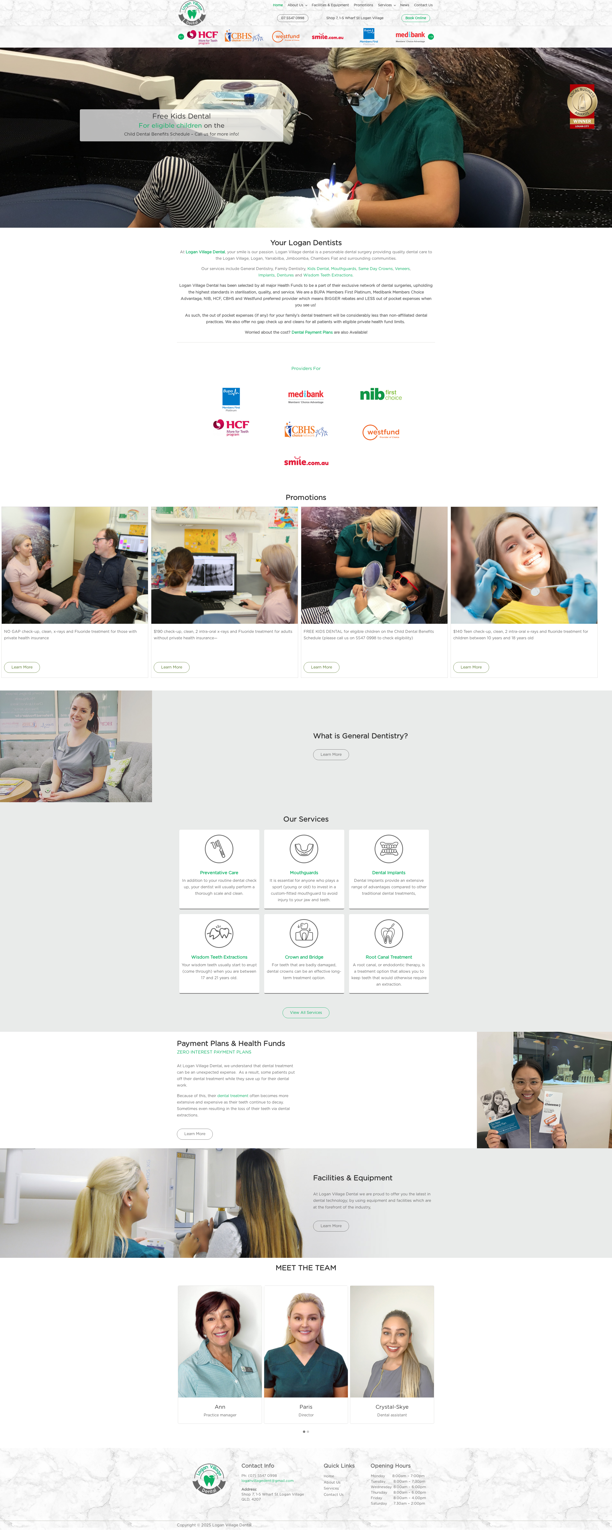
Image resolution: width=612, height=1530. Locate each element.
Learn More (22, 667)
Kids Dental (318, 269)
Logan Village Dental (205, 252)
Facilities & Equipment (330, 5)
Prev (181, 37)
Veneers (402, 269)
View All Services (306, 1013)
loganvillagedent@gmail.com (267, 1481)
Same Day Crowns (375, 269)
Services (385, 5)
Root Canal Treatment (389, 957)
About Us (295, 5)
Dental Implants (388, 873)
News (404, 5)
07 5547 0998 (292, 18)
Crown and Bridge (304, 957)
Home (278, 5)
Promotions (363, 5)
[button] (304, 1432)
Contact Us (423, 5)
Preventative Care (219, 873)
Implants (266, 275)
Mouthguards (343, 269)
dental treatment (232, 1096)
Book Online (415, 18)
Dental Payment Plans (312, 332)
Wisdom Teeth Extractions (328, 275)
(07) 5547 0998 (262, 1476)
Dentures (285, 275)
